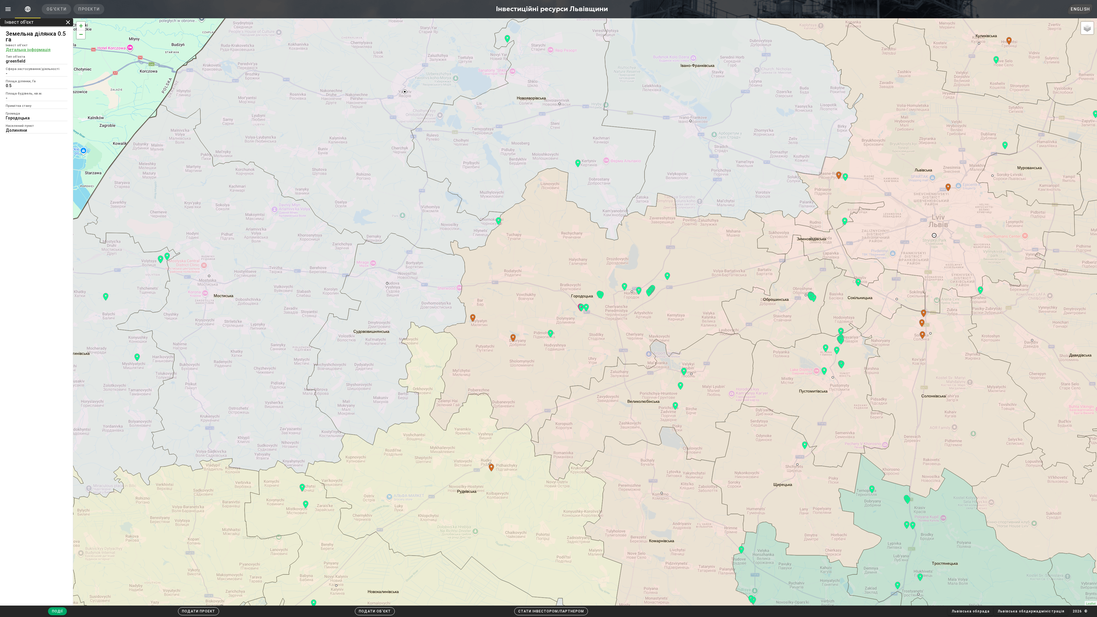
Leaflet (1091, 603)
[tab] (28, 9)
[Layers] (1087, 28)
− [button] (81, 34)
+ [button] (81, 25)
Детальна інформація (28, 49)
